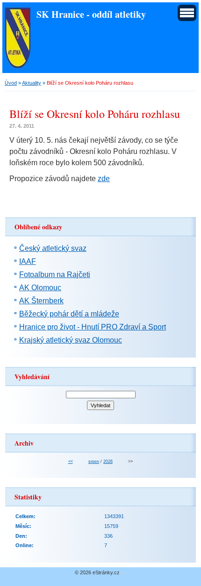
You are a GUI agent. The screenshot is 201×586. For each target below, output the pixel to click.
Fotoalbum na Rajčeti (54, 274)
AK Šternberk (41, 301)
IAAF (27, 261)
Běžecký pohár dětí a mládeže (69, 314)
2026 (108, 461)
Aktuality (31, 83)
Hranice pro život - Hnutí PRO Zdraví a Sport (92, 327)
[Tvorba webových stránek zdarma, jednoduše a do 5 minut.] (123, 573)
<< (70, 461)
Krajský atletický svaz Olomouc (70, 340)
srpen (93, 461)
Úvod (11, 83)
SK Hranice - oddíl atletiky (91, 14)
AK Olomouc (40, 288)
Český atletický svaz (52, 248)
